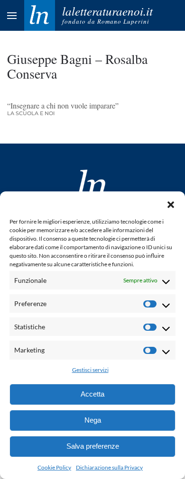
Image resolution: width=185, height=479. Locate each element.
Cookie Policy (54, 467)
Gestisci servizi (90, 369)
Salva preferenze (92, 446)
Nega (92, 420)
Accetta (92, 394)
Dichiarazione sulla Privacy (109, 467)
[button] (171, 203)
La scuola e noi (31, 113)
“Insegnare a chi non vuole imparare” (64, 105)
